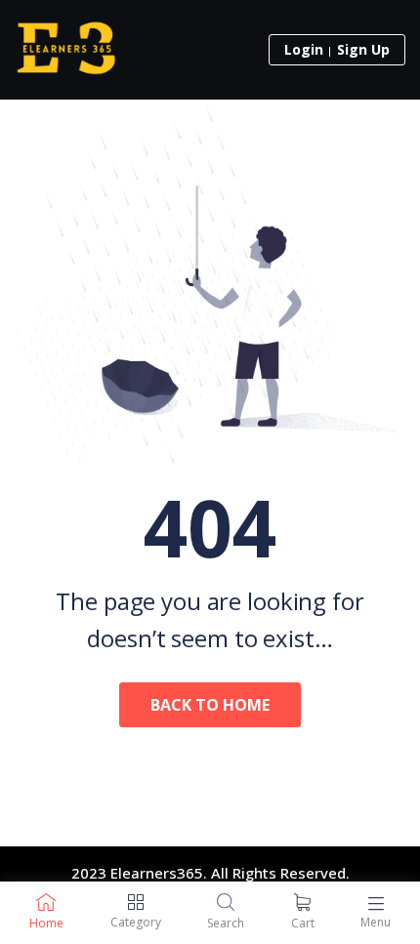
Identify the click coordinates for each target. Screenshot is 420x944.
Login (303, 49)
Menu (375, 922)
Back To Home (210, 705)
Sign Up (363, 49)
